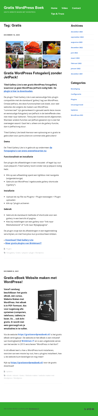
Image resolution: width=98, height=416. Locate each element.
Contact (76, 8)
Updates (9, 371)
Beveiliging (75, 89)
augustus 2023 (76, 42)
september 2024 (77, 37)
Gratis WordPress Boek (24, 7)
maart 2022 (75, 58)
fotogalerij (10, 253)
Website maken (32, 375)
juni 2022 (74, 53)
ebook (15, 375)
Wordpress (39, 253)
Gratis (18, 253)
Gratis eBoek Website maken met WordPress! (30, 279)
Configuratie (76, 94)
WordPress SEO (77, 115)
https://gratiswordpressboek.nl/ (34, 334)
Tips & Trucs (57, 13)
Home (54, 8)
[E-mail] (93, 409)
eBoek (8, 375)
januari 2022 (75, 68)
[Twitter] (88, 409)
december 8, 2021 (11, 271)
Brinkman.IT (28, 341)
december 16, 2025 (12, 35)
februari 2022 (76, 63)
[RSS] (85, 409)
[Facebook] (90, 409)
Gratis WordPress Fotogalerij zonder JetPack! (33, 74)
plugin (31, 253)
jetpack (25, 253)
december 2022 (77, 47)
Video (65, 8)
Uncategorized (77, 105)
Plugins (9, 249)
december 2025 (77, 32)
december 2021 (77, 74)
